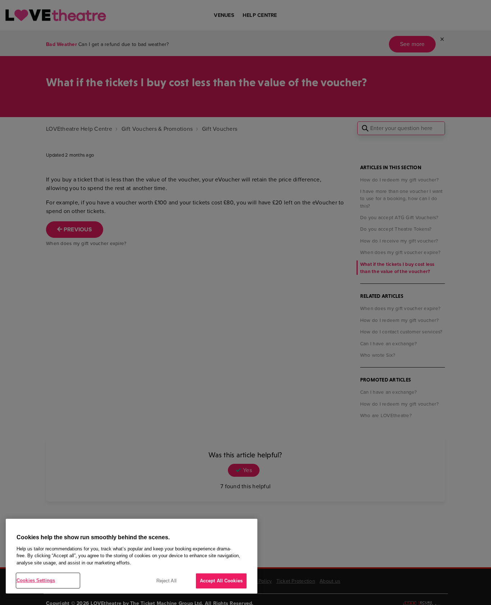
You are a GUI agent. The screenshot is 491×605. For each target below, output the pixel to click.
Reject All (166, 580)
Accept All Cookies (221, 580)
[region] (131, 556)
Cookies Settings (36, 580)
